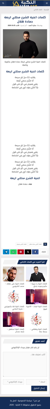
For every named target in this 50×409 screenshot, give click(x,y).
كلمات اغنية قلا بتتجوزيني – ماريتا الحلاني (14, 308)
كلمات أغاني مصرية (22, 244)
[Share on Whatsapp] (13, 251)
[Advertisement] (25, 117)
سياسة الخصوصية (25, 400)
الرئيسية (46, 10)
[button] (3, 3)
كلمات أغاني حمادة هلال (35, 244)
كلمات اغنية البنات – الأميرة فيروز (36, 308)
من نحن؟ (36, 400)
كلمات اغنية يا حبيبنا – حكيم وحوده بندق (38, 285)
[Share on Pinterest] (20, 251)
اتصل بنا (13, 400)
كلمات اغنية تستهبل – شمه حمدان (15, 330)
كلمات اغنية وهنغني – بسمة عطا (38, 330)
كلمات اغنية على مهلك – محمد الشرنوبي (14, 285)
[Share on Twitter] (28, 251)
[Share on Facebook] (35, 251)
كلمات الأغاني (38, 10)
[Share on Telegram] (6, 251)
